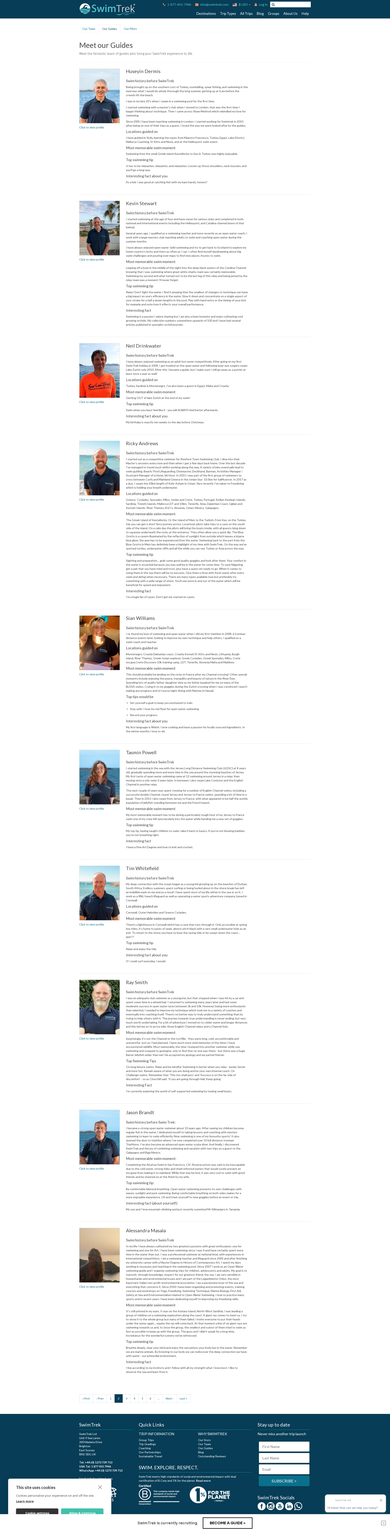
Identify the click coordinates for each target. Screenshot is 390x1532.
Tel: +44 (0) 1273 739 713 (95, 1462)
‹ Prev (100, 1398)
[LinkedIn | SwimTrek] (289, 1505)
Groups (273, 13)
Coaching (145, 1448)
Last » (183, 1398)
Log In (263, 4)
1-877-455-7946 (179, 4)
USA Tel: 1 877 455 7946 (95, 1466)
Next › (169, 1398)
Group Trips (146, 1440)
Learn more (25, 1501)
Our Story (204, 1440)
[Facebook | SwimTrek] (262, 1505)
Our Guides (109, 28)
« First (86, 1398)
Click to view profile (91, 127)
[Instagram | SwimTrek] (271, 1505)
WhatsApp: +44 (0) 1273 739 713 (100, 1470)
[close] (100, 1487)
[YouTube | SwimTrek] (280, 1505)
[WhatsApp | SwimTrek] (298, 1505)
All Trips (246, 13)
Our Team (88, 28)
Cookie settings (37, 1513)
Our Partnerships (150, 1452)
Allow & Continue (82, 1513)
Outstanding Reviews (212, 1456)
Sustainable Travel (150, 1456)
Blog (260, 13)
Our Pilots (130, 28)
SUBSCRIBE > (284, 1480)
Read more (203, 1480)
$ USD (243, 4)
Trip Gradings (147, 1444)
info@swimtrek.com (214, 4)
